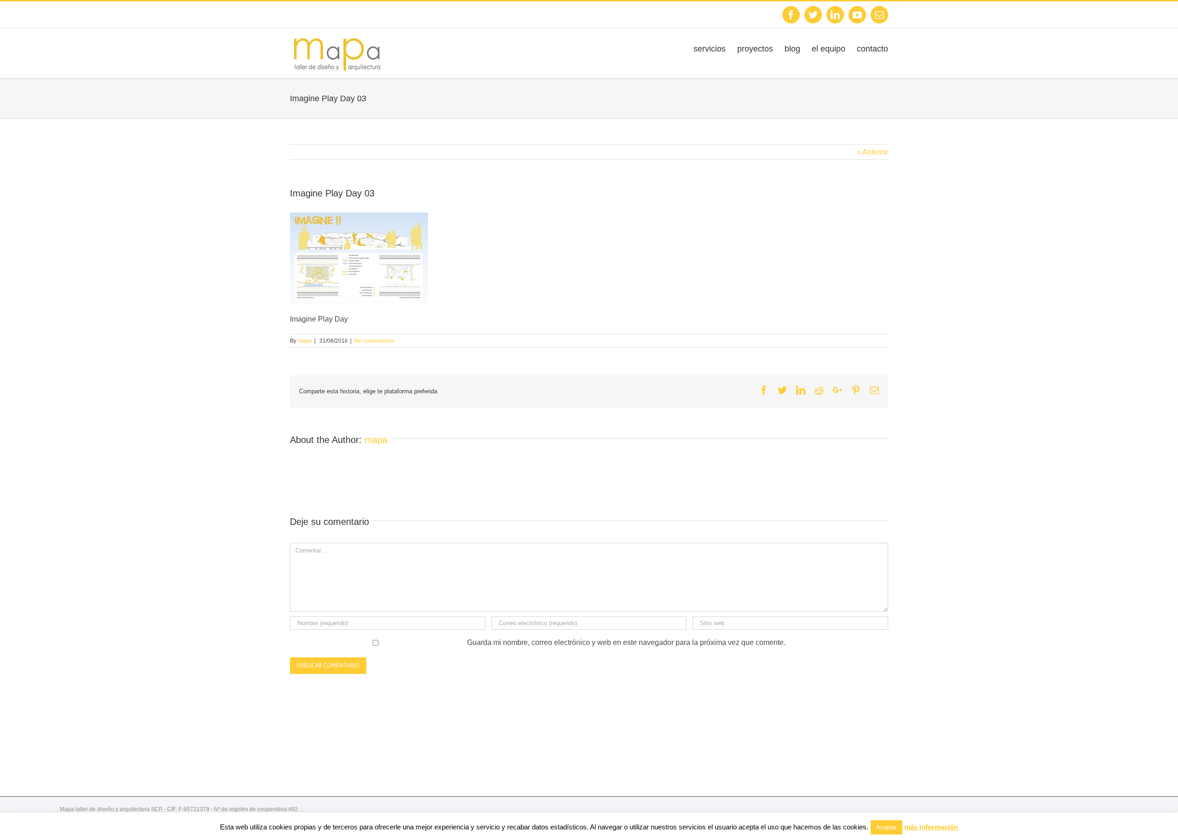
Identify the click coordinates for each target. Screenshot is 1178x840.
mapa (305, 341)
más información (931, 827)
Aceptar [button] (886, 827)
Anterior (875, 152)
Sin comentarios (374, 341)
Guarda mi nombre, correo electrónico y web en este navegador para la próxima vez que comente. (626, 642)
